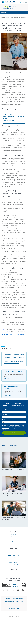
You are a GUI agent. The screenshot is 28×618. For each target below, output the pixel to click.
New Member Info (13, 564)
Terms (22, 601)
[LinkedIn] (23, 590)
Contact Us (14, 553)
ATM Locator (14, 536)
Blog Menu (3, 12)
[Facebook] (4, 590)
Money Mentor (4, 16)
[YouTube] (18, 590)
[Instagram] (8, 590)
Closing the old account (8, 120)
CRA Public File (21, 605)
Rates (13, 543)
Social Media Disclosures (18, 598)
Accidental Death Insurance (14, 571)
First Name (4, 409)
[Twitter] (13, 590)
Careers (14, 539)
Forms (13, 560)
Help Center (14, 550)
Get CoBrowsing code (13, 555)
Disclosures (8, 598)
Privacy (17, 601)
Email (3, 419)
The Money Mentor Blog (14, 557)
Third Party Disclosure (9, 601)
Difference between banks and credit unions (14, 123)
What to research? (7, 112)
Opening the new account (9, 114)
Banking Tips (14, 16)
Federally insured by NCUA (15, 585)
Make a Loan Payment (13, 562)
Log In (20, 2)
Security (14, 541)
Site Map (6, 605)
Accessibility (12, 605)
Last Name (4, 414)
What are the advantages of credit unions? (14, 354)
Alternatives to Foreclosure (14, 608)
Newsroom (14, 534)
